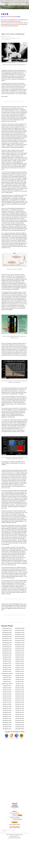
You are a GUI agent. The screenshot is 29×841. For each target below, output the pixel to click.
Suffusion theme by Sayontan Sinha (14, 837)
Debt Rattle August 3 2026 (6, 652)
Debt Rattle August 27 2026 (7, 628)
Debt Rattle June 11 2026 (19, 706)
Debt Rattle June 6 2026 (7, 712)
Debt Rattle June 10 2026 (7, 708)
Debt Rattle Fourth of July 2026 (7, 683)
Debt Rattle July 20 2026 (7, 667)
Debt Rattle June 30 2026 (7, 687)
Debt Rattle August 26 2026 (19, 628)
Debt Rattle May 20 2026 (19, 728)
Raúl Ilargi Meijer (11, 38)
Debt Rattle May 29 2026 (7, 720)
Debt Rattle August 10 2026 (19, 644)
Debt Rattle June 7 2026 (19, 710)
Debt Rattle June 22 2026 (7, 695)
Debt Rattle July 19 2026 (19, 667)
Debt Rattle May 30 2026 (19, 718)
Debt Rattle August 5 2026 (6, 650)
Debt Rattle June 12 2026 (7, 706)
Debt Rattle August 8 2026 (19, 646)
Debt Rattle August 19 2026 (7, 636)
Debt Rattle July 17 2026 (19, 669)
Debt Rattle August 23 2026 (7, 632)
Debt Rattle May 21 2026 (7, 728)
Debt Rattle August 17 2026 (7, 638)
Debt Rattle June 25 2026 (19, 691)
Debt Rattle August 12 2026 (19, 642)
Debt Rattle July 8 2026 (7, 679)
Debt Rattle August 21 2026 (7, 634)
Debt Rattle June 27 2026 (19, 689)
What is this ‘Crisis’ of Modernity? (13, 34)
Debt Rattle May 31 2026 (7, 718)
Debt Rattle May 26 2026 (19, 722)
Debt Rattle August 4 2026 (19, 650)
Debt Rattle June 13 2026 (19, 704)
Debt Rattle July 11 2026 (19, 675)
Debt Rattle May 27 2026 (7, 722)
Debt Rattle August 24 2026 (19, 630)
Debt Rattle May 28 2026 (19, 720)
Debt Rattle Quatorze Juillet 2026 (7, 673)
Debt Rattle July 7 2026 (20, 679)
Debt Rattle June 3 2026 (19, 714)
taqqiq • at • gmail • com (14, 836)
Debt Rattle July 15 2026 (19, 671)
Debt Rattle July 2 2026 (7, 685)
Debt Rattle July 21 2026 (19, 665)
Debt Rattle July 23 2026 (19, 663)
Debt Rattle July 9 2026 (20, 677)
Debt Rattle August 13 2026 (7, 642)
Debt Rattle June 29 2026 (19, 687)
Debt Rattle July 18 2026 (7, 669)
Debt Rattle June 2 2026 (7, 716)
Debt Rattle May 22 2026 (19, 726)
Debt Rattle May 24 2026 (19, 724)
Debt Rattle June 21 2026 (19, 695)
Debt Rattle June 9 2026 (19, 708)
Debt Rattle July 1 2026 (20, 685)
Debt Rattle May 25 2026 (7, 724)
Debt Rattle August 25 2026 (7, 630)
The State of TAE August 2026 (19, 638)
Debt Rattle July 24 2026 (7, 663)
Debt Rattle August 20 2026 (19, 634)
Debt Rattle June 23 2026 (19, 693)
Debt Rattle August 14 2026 (19, 640)
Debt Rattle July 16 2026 (7, 671)
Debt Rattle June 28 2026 (7, 689)
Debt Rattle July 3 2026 (20, 683)
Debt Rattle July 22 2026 (7, 665)
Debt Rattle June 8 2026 (7, 710)
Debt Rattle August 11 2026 (7, 644)
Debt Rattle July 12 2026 (7, 675)
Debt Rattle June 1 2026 (19, 716)
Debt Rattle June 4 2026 (7, 714)
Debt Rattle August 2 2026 (19, 652)
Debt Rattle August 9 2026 (6, 646)
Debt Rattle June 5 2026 (19, 712)
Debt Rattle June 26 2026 (7, 691)
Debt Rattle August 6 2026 (19, 648)
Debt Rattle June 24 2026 (7, 693)
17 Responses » (7, 39)
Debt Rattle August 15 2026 (7, 640)
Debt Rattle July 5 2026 (20, 681)
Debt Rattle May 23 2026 (7, 726)
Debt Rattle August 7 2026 (6, 648)
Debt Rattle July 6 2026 (7, 681)
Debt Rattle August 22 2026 (19, 632)
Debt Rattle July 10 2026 (7, 677)
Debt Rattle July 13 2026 (19, 673)
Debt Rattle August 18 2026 (19, 636)
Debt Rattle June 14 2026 (7, 704)
